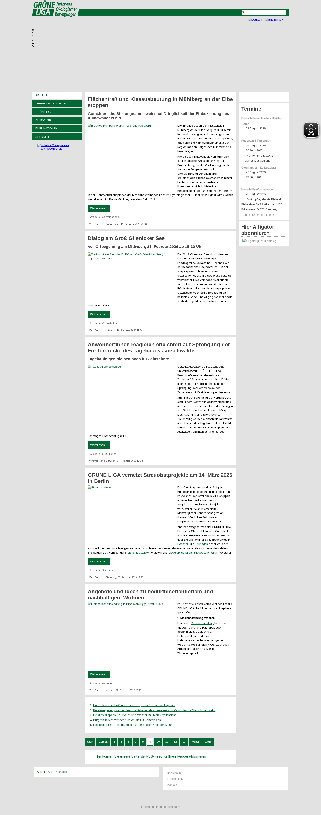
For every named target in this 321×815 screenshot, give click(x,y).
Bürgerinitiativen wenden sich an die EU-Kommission (127, 720)
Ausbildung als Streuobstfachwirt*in (196, 552)
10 (158, 741)
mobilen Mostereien (137, 552)
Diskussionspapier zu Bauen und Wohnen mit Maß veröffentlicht (134, 715)
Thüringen (201, 544)
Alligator (43, 120)
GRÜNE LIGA (43, 111)
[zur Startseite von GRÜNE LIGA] (55, 19)
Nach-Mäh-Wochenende (257, 189)
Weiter (195, 741)
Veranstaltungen (111, 323)
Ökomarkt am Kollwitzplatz (258, 167)
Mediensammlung (202, 623)
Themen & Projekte (50, 103)
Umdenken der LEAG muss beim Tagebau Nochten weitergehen (134, 705)
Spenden (42, 136)
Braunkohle (109, 453)
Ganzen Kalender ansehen (258, 214)
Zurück (103, 741)
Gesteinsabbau (111, 217)
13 (184, 741)
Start (90, 741)
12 (175, 741)
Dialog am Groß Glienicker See (126, 238)
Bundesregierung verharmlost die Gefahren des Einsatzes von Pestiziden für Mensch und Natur (154, 710)
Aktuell (41, 95)
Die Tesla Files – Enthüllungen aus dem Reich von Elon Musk (132, 724)
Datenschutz (175, 778)
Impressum (174, 773)
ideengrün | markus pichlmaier (160, 806)
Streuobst (108, 570)
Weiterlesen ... (99, 208)
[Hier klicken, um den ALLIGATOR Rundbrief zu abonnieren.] (263, 241)
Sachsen (183, 544)
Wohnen (107, 683)
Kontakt (172, 785)
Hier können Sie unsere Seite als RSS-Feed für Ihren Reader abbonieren (150, 756)
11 (166, 741)
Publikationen (46, 128)
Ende (208, 741)
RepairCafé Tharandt (254, 140)
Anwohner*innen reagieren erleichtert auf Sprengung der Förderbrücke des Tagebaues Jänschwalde (159, 347)
